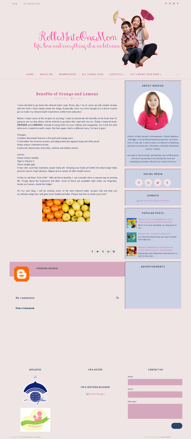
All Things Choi (93, 74)
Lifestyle (116, 74)
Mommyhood (67, 74)
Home (15, 4)
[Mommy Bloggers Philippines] (35, 419)
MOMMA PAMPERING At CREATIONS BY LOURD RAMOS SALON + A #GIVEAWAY (155, 249)
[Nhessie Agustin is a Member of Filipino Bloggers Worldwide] (35, 393)
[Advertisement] (153, 289)
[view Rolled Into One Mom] (153, 200)
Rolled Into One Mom (32, 437)
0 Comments (77, 98)
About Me (46, 74)
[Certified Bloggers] (95, 394)
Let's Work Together (144, 74)
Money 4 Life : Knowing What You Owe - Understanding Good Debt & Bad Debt (155, 220)
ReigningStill (166, 437)
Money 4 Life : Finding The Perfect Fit (154, 234)
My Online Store (32, 4)
